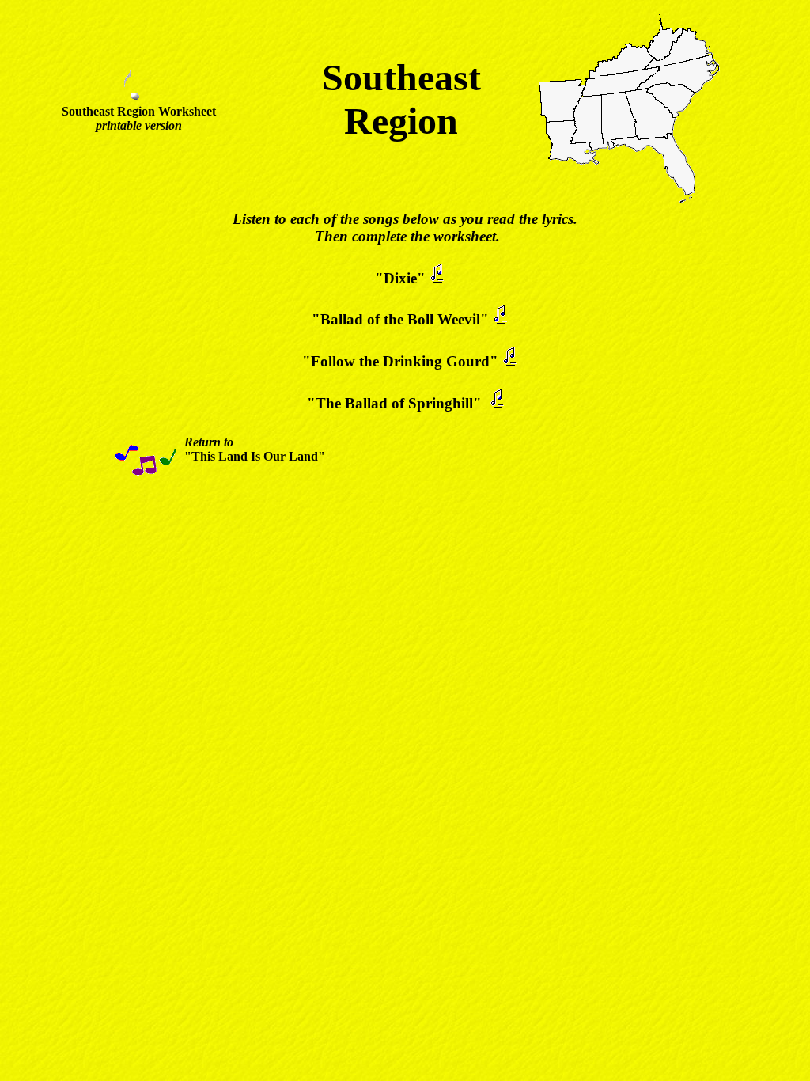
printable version (139, 125)
